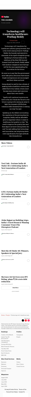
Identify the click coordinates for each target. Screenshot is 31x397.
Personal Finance (6, 368)
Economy (3, 366)
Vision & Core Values (12, 392)
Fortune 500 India (6, 344)
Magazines (5, 374)
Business (3, 362)
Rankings (4, 332)
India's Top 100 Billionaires (5, 337)
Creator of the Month (7, 335)
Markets (3, 364)
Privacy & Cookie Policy (11, 389)
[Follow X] (23, 320)
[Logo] (5, 7)
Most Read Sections (7, 359)
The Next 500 (5, 348)
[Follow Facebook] (20, 320)
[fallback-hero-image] (15, 154)
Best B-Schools (5, 353)
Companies (19, 335)
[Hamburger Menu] (29, 7)
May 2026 (3, 384)
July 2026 (4, 380)
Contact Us (22, 392)
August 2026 (4, 377)
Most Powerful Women (7, 346)
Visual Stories (20, 366)
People (18, 337)
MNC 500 (3, 355)
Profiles (19, 332)
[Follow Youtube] (26, 320)
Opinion (3, 371)
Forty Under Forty (6, 351)
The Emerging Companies (5, 341)
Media (18, 359)
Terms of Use (22, 389)
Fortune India (13, 40)
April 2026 (4, 386)
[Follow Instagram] (29, 320)
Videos (18, 362)
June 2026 (4, 382)
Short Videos (20, 364)
